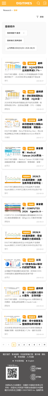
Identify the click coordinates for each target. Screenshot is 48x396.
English (31, 361)
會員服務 (15, 354)
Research (7, 10)
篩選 (42, 16)
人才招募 (30, 357)
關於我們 (6, 354)
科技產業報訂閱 (26, 354)
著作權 (37, 354)
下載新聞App (12, 366)
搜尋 (15, 10)
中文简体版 (19, 361)
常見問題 (21, 357)
